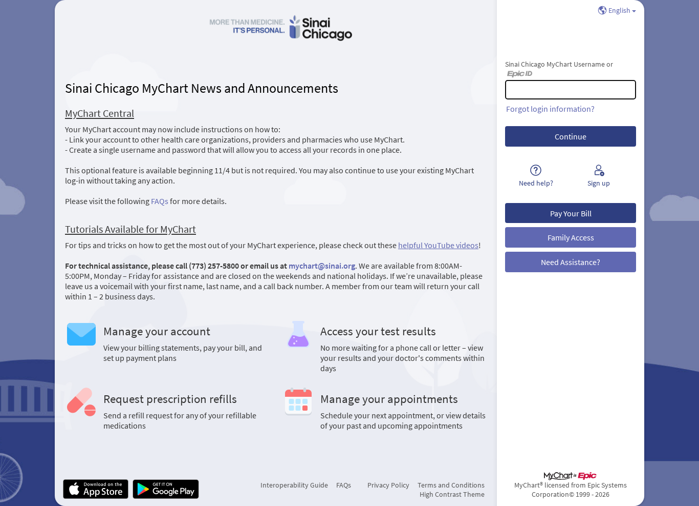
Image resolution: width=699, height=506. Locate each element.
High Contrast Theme (452, 494)
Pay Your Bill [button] (571, 213)
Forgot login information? (550, 109)
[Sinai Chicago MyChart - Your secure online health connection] (275, 28)
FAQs (159, 201)
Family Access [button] (571, 237)
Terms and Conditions (451, 485)
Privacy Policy (388, 485)
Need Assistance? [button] (570, 262)
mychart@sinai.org (322, 265)
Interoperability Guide (294, 485)
